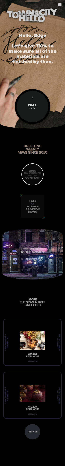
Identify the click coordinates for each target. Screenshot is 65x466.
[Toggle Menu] (60, 4)
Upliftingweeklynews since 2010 (32, 149)
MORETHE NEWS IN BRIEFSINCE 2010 (32, 302)
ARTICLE (32, 432)
